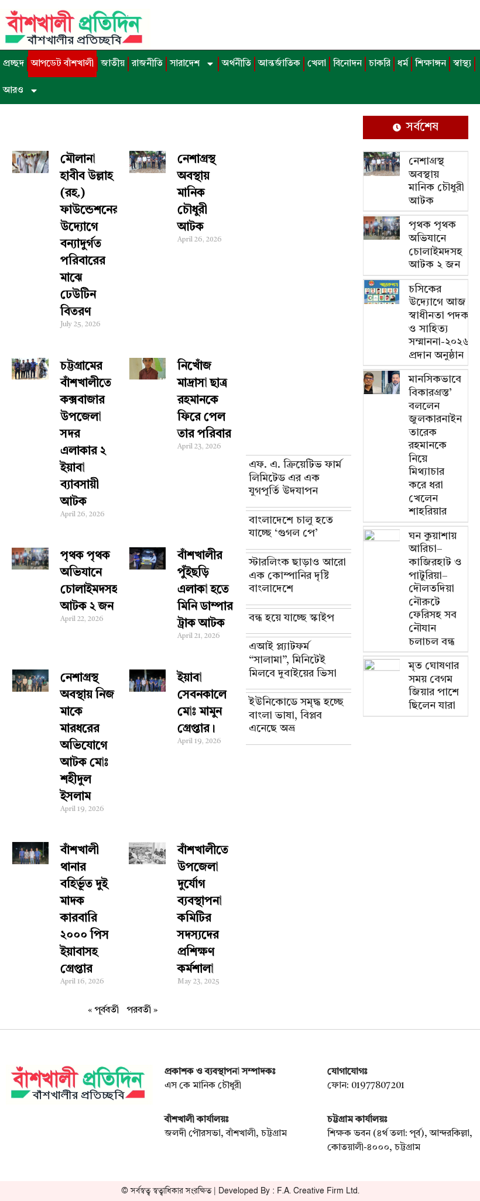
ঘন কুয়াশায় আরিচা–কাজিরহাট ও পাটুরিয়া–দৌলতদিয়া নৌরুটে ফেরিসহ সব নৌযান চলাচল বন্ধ (435, 589)
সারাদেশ (185, 63)
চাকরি (379, 63)
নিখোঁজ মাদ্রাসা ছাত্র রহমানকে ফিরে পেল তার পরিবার (204, 400)
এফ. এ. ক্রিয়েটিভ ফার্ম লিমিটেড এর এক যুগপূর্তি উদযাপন (295, 478)
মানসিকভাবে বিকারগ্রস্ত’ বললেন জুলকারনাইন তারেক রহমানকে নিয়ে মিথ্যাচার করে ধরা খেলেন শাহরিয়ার (435, 445)
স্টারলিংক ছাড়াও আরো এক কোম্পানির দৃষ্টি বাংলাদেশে (297, 575)
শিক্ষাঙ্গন (430, 63)
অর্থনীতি (236, 63)
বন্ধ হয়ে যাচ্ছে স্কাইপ (291, 618)
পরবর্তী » (142, 1010)
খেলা (316, 63)
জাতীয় (113, 63)
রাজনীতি (147, 63)
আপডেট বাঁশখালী (62, 63)
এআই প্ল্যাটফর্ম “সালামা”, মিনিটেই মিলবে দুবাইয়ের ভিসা (293, 659)
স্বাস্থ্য (462, 63)
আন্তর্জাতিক (279, 63)
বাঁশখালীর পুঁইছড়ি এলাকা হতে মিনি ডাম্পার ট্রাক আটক (205, 590)
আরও (13, 90)
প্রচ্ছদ (13, 63)
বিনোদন (347, 63)
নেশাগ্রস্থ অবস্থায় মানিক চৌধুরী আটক (196, 193)
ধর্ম (402, 63)
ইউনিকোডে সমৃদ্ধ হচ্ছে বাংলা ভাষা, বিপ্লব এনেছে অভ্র (296, 715)
